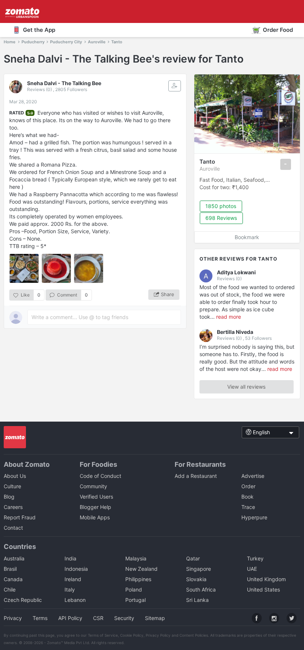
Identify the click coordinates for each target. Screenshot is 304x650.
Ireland (73, 579)
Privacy (13, 618)
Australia (14, 558)
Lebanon (75, 600)
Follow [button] (174, 85)
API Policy (70, 618)
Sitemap (155, 618)
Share (167, 294)
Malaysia (135, 558)
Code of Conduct (100, 476)
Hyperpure (254, 517)
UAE (252, 569)
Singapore (198, 569)
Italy (70, 589)
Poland (133, 589)
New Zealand (141, 569)
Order (248, 486)
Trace (248, 507)
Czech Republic (23, 600)
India (70, 558)
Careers (13, 507)
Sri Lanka (197, 600)
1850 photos (220, 206)
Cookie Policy (131, 635)
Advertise (252, 476)
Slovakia (196, 579)
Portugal (135, 600)
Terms (40, 618)
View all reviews (246, 386)
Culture (12, 486)
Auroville (209, 168)
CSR (98, 618)
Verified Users (96, 496)
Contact (13, 528)
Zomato (54, 642)
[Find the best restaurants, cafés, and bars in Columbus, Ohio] (15, 438)
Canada (13, 579)
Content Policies (193, 635)
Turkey (255, 558)
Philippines (138, 579)
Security (124, 618)
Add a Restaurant (196, 476)
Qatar (193, 558)
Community (93, 486)
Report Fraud (20, 517)
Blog (9, 496)
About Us (15, 476)
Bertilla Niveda (235, 332)
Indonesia (76, 569)
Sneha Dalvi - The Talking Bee (64, 83)
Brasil (10, 569)
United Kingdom (266, 579)
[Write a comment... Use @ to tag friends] (104, 317)
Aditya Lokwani (236, 272)
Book (247, 496)
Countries (20, 546)
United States (263, 589)
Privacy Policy (158, 635)
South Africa (201, 589)
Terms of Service (103, 635)
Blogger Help (95, 507)
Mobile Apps (95, 517)
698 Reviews (221, 218)
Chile (10, 589)
